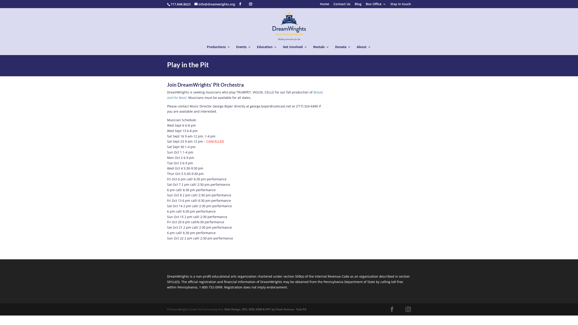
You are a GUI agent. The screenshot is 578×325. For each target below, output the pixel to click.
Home (324, 4)
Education (265, 47)
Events (241, 47)
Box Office (374, 4)
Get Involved (293, 47)
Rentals (319, 47)
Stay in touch (400, 4)
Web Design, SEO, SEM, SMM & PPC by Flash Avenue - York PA (265, 309)
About (361, 47)
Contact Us (341, 4)
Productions (216, 47)
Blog (358, 4)
